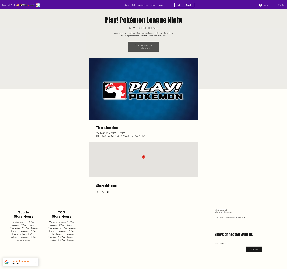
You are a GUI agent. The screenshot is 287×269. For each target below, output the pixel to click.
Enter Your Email (220, 244)
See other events (144, 48)
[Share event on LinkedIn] (108, 192)
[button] (281, 5)
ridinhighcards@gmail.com (223, 212)
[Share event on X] (103, 192)
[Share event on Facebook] (97, 192)
